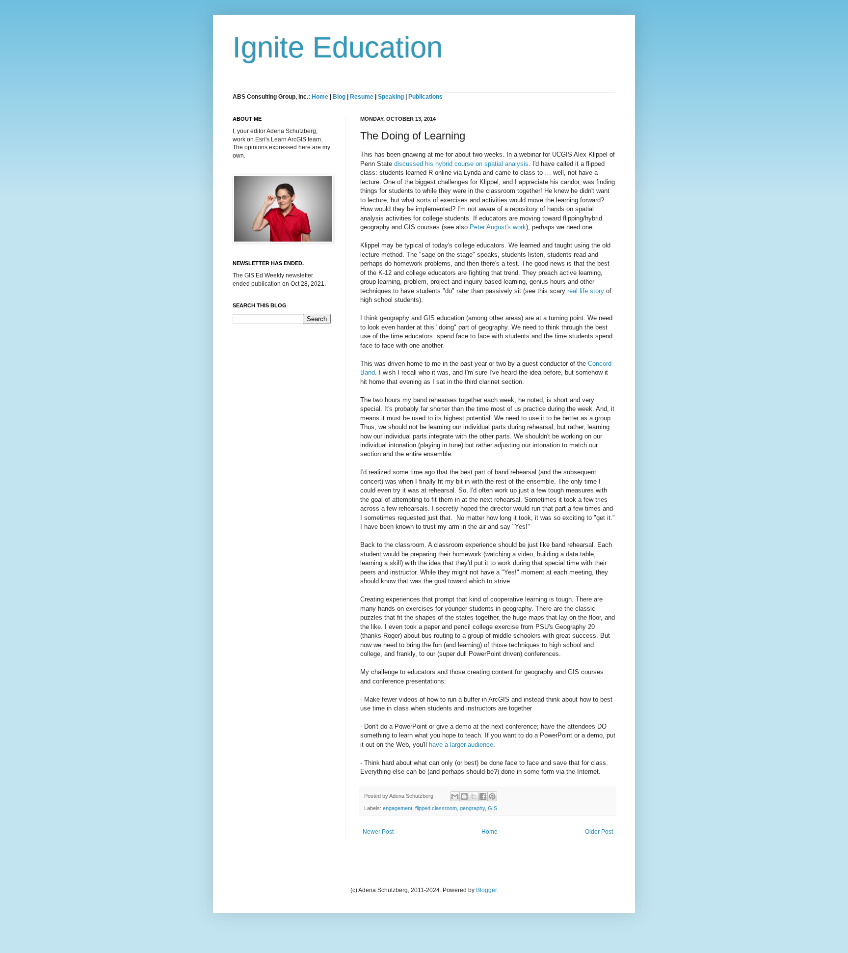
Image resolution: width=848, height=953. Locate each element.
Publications (425, 96)
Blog (339, 96)
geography (472, 808)
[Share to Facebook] (483, 796)
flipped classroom (436, 808)
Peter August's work (498, 227)
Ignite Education (338, 47)
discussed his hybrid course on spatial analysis (461, 163)
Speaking (391, 96)
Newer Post (378, 831)
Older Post (599, 831)
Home (320, 96)
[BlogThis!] (464, 796)
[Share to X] (473, 796)
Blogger (486, 890)
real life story (585, 291)
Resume (362, 96)
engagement (397, 808)
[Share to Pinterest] (492, 796)
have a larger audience (461, 744)
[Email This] (455, 796)
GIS (492, 808)
